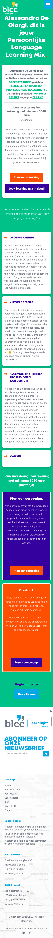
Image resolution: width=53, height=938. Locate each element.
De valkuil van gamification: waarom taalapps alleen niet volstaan (23, 835)
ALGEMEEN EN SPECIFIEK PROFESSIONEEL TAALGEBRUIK (25, 88)
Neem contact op (26, 662)
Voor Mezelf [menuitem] (10, 793)
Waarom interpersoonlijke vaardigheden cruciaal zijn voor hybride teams (25, 828)
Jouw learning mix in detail (27, 189)
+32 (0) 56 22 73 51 (14, 869)
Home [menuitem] (7, 785)
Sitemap (42, 928)
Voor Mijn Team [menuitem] (12, 789)
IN (24, 933)
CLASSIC (38, 97)
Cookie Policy (29, 928)
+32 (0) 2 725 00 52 (14, 899)
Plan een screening (26, 177)
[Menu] (48, 4)
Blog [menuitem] (6, 801)
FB (29, 933)
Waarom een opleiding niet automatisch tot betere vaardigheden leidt (25, 842)
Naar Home (26, 694)
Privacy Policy (13, 928)
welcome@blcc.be (14, 873)
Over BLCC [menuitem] (10, 806)
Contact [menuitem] (8, 810)
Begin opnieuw (26, 684)
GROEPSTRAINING (20, 82)
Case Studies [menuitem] (11, 797)
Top (50, 712)
